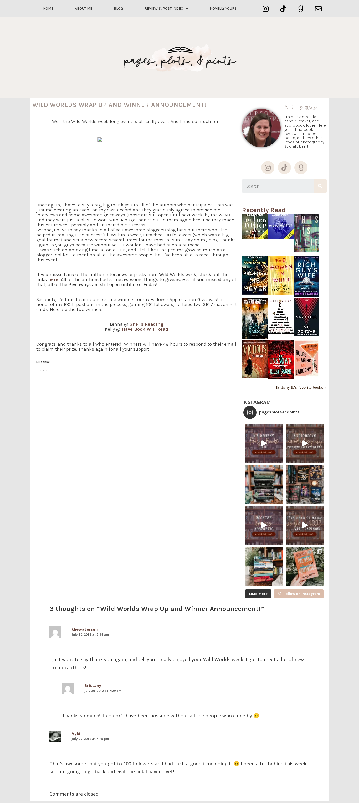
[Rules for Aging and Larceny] (306, 376)
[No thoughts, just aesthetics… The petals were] (264, 525)
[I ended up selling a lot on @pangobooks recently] (264, 443)
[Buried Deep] (255, 237)
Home (48, 8)
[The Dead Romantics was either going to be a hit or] (305, 566)
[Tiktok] (283, 9)
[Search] (320, 186)
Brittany (92, 685)
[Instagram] (265, 9)
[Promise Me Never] (255, 293)
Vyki (76, 733)
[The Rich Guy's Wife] (306, 295)
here (53, 279)
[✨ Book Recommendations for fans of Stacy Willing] (305, 484)
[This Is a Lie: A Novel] (306, 250)
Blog (118, 8)
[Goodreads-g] (301, 9)
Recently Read (264, 210)
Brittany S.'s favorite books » (301, 388)
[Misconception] (281, 237)
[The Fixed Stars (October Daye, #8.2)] (255, 337)
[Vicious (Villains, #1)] (255, 376)
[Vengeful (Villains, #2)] (306, 334)
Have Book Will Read (145, 329)
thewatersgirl (85, 629)
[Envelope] (318, 9)
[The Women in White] (281, 293)
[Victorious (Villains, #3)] (281, 336)
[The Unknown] (281, 377)
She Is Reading (146, 324)
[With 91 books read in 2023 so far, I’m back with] (305, 525)
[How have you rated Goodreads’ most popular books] (264, 484)
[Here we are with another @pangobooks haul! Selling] (264, 566)
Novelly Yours (223, 8)
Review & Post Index (164, 8)
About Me (83, 8)
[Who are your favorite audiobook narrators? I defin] (305, 443)
